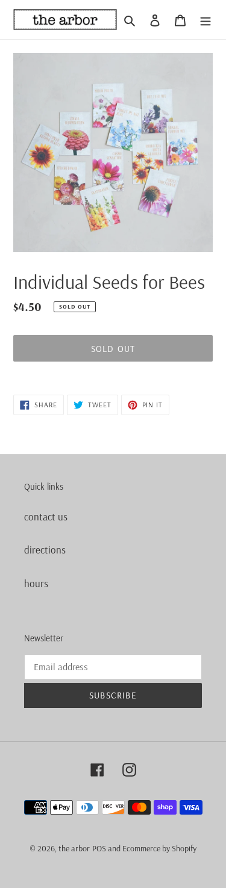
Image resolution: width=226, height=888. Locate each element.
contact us (45, 516)
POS (99, 848)
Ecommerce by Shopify (159, 848)
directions (45, 549)
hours (36, 583)
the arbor (74, 848)
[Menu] (205, 20)
